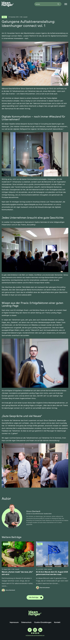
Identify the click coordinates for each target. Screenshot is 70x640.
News (4, 17)
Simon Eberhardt (33, 511)
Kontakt (57, 622)
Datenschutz (26, 622)
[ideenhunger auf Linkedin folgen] (40, 630)
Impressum (14, 622)
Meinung (6, 544)
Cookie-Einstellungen (42, 622)
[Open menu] (65, 4)
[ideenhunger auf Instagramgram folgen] (35, 630)
